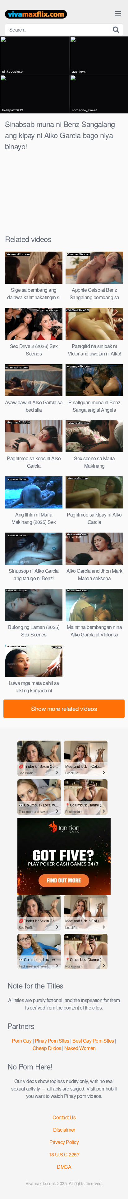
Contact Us (64, 1117)
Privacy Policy (64, 1142)
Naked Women (80, 1048)
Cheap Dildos (47, 1048)
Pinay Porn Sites (52, 1040)
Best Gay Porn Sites (93, 1040)
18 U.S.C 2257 (64, 1154)
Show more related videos (64, 708)
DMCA (64, 1166)
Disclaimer (64, 1129)
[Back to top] (117, 1185)
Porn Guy (21, 1040)
